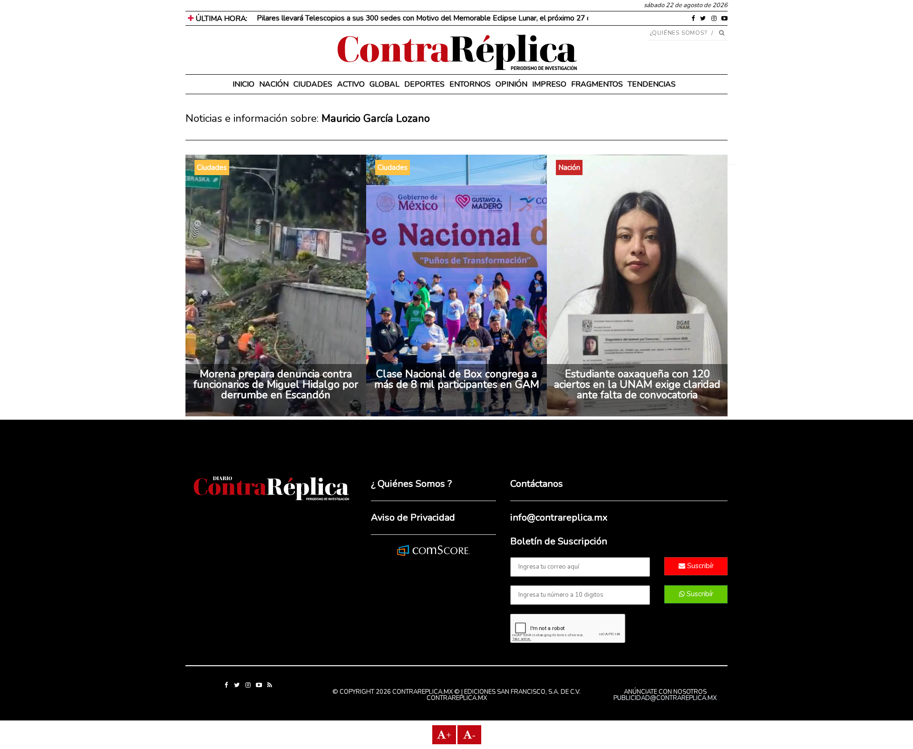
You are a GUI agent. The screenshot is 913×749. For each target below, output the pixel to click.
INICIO (243, 84)
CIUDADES (312, 84)
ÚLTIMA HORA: (220, 18)
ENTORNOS (470, 84)
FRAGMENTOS (597, 84)
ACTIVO (351, 84)
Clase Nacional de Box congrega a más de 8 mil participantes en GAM (456, 379)
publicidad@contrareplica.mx (665, 698)
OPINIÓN (511, 84)
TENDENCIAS (652, 84)
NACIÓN (274, 84)
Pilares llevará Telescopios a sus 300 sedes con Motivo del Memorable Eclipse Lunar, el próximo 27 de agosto (439, 18)
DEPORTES (424, 84)
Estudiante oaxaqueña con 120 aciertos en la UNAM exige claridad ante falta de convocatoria (637, 384)
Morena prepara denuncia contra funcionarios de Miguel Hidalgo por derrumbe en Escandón (276, 384)
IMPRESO (549, 84)
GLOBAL (384, 84)
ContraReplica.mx (457, 698)
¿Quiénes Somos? (679, 33)
